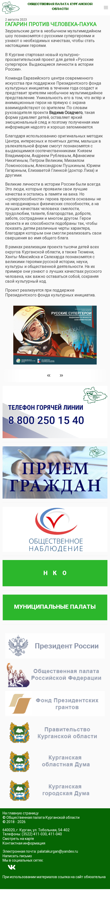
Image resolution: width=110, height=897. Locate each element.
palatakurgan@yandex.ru (57, 851)
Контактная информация (24, 843)
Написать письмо (17, 856)
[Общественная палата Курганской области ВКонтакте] (12, 867)
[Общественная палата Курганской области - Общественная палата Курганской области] (11, 7)
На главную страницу (21, 813)
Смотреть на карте (18, 839)
